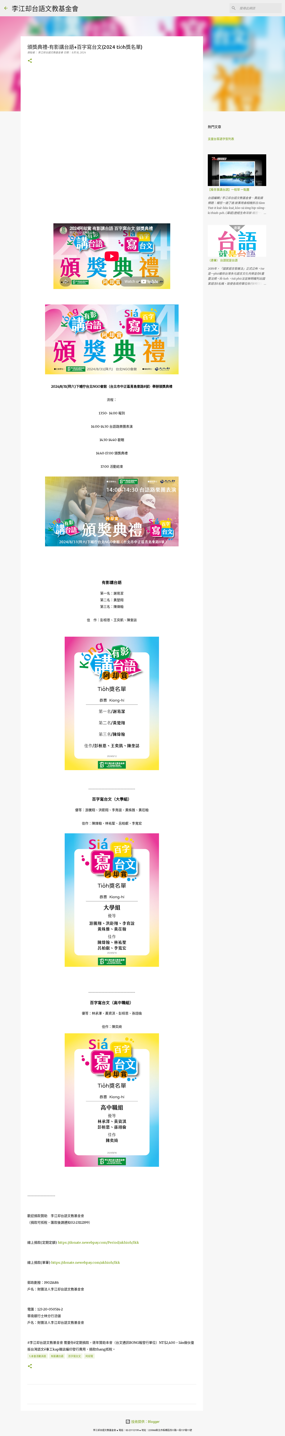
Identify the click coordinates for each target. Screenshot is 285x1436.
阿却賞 (89, 1356)
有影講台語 (57, 1356)
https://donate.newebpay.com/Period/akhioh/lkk (98, 1242)
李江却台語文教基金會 (45, 8)
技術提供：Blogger (145, 1421)
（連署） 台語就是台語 (223, 260)
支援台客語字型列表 (221, 139)
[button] (29, 61)
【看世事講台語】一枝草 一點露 (228, 189)
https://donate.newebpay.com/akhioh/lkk (85, 1262)
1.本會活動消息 (37, 1356)
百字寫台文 (74, 1356)
